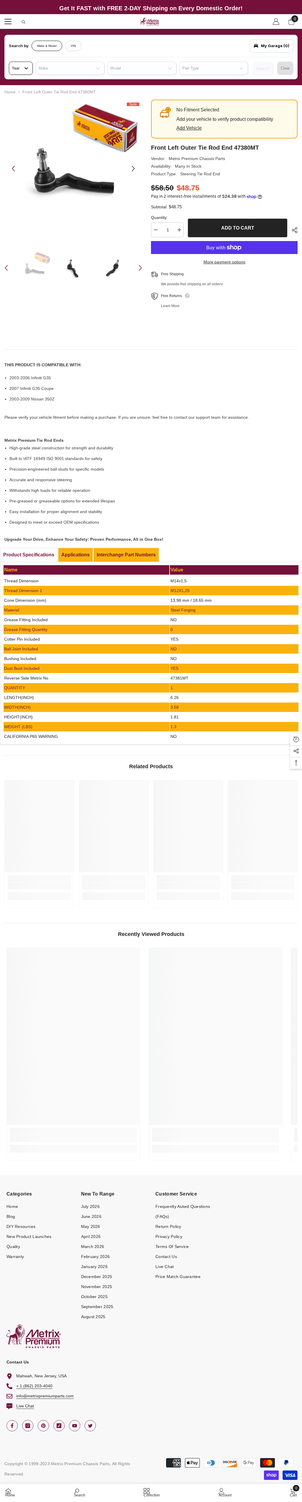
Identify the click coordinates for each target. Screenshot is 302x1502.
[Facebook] (12, 1425)
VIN (73, 45)
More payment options (224, 262)
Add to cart (237, 227)
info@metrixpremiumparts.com (45, 1396)
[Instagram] (27, 1425)
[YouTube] (74, 1425)
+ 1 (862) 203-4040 (34, 1386)
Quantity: (159, 217)
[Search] (23, 22)
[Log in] (276, 21)
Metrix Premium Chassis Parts (197, 158)
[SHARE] (292, 230)
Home (10, 92)
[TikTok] (59, 1425)
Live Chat (25, 1406)
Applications (75, 554)
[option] (73, 168)
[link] (39, 885)
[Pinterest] (43, 1425)
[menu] (8, 21)
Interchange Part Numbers (126, 554)
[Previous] (13, 168)
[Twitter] (90, 1425)
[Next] (133, 168)
